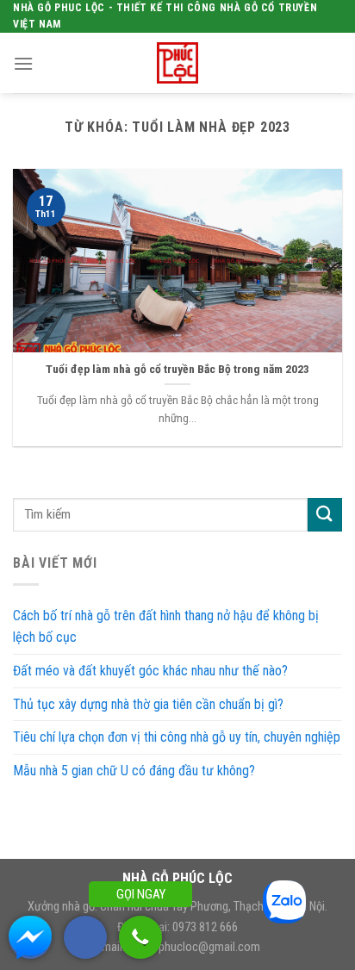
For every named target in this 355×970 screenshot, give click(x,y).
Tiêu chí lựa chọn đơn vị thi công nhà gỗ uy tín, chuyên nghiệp (176, 737)
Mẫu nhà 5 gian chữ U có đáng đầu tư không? (134, 770)
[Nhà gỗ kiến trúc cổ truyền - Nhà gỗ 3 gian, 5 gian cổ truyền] (177, 63)
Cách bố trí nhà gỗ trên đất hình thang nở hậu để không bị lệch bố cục (166, 626)
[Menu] (23, 63)
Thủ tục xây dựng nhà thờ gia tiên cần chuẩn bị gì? (148, 704)
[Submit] (325, 515)
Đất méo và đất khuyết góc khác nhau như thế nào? (150, 670)
